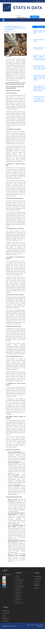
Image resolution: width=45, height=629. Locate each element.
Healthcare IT (18, 594)
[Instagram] (42, 1)
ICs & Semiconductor (20, 603)
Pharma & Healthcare (20, 586)
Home (28, 624)
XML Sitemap (6, 618)
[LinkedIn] (39, 1)
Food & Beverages (19, 585)
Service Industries (19, 599)
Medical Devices (19, 595)
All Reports (5, 620)
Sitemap (37, 588)
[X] (36, 1)
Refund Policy (38, 579)
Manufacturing (18, 588)
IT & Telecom (18, 590)
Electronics (18, 597)
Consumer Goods (19, 581)
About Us (32, 624)
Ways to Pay (6, 610)
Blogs (41, 624)
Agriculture (18, 576)
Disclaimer (37, 581)
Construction (18, 601)
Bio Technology (19, 583)
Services (37, 624)
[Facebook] (34, 1)
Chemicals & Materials (20, 579)
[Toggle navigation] (3, 20)
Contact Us (40, 626)
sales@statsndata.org (22, 17)
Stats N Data (13, 626)
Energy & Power (19, 592)
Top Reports (34, 16)
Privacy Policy (38, 576)
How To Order (6, 613)
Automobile (18, 577)
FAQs (4, 615)
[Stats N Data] (22, 7)
